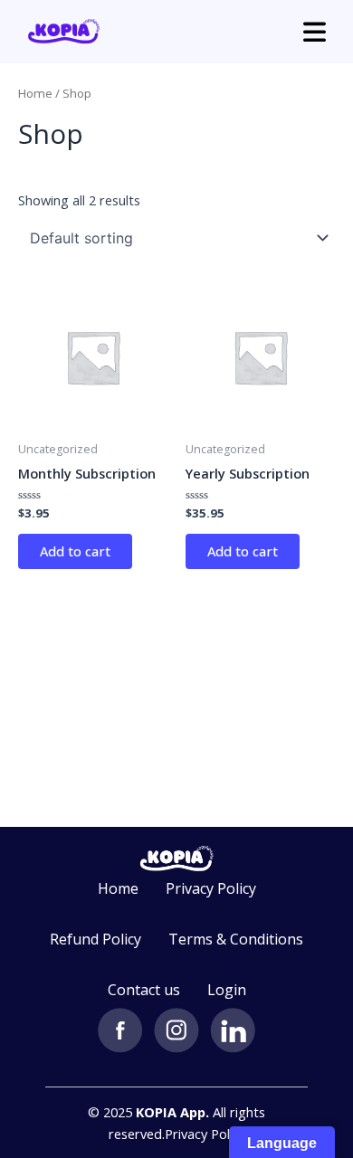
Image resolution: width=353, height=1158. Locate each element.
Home (35, 93)
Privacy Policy (211, 888)
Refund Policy (95, 939)
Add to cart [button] (75, 551)
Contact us (144, 990)
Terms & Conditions (235, 939)
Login (226, 990)
